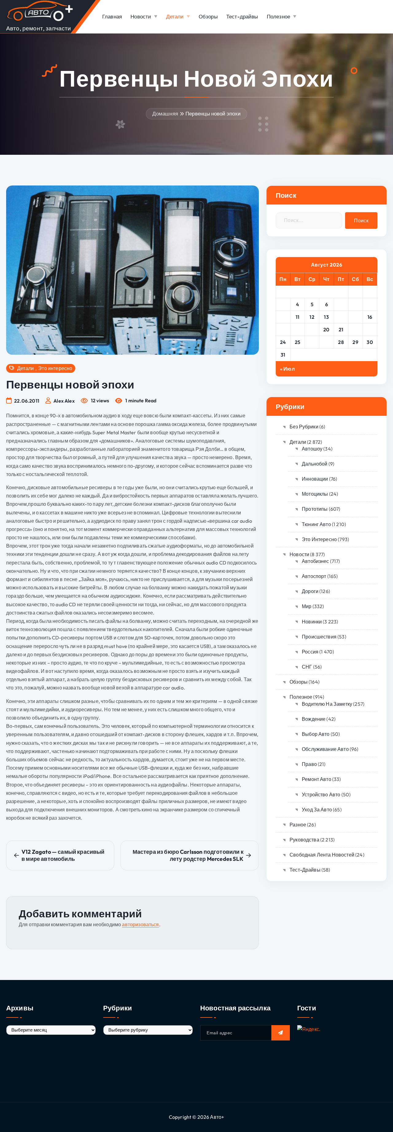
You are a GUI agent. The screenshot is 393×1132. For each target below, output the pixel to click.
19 (311, 329)
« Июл (287, 369)
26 (312, 342)
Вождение (313, 719)
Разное (298, 825)
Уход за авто (317, 809)
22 (355, 329)
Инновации (315, 479)
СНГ (307, 667)
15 (355, 317)
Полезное (278, 16)
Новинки (312, 622)
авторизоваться (140, 924)
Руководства (304, 840)
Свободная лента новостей (322, 855)
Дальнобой (314, 464)
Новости (140, 16)
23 (370, 329)
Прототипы (315, 509)
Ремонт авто (316, 779)
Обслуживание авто (325, 749)
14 (341, 317)
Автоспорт (314, 576)
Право (309, 764)
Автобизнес (315, 561)
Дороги (310, 591)
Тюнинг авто (316, 524)
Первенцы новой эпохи (213, 113)
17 (283, 329)
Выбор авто (316, 734)
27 (326, 342)
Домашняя (165, 113)
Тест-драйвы (242, 16)
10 (283, 317)
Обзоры (208, 16)
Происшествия (319, 637)
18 (297, 329)
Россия (310, 652)
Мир (306, 606)
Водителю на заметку (327, 704)
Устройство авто (321, 794)
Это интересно (55, 368)
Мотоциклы (315, 494)
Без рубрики (304, 427)
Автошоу (312, 449)
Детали (175, 16)
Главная (112, 16)
